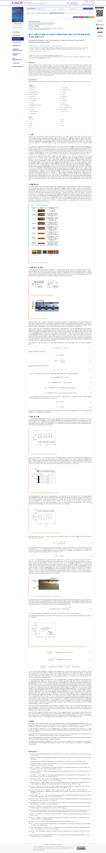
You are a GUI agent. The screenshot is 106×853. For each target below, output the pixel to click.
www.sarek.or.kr (47, 58)
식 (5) (42, 457)
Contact (91, 1)
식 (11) (77, 547)
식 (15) (44, 716)
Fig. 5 (29, 457)
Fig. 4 (29, 418)
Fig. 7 (72, 565)
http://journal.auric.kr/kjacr (88, 4)
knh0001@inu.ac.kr (46, 51)
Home (28, 13)
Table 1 (30, 186)
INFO (87, 17)
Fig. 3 (73, 274)
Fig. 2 (29, 269)
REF (92, 17)
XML (76, 17)
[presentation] (28, 87)
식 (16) (69, 716)
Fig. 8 (29, 615)
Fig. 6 (29, 496)
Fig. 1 (47, 191)
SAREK (86, 1)
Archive (33, 13)
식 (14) (84, 715)
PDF (81, 17)
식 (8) (45, 457)
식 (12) (77, 570)
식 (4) (29, 373)
